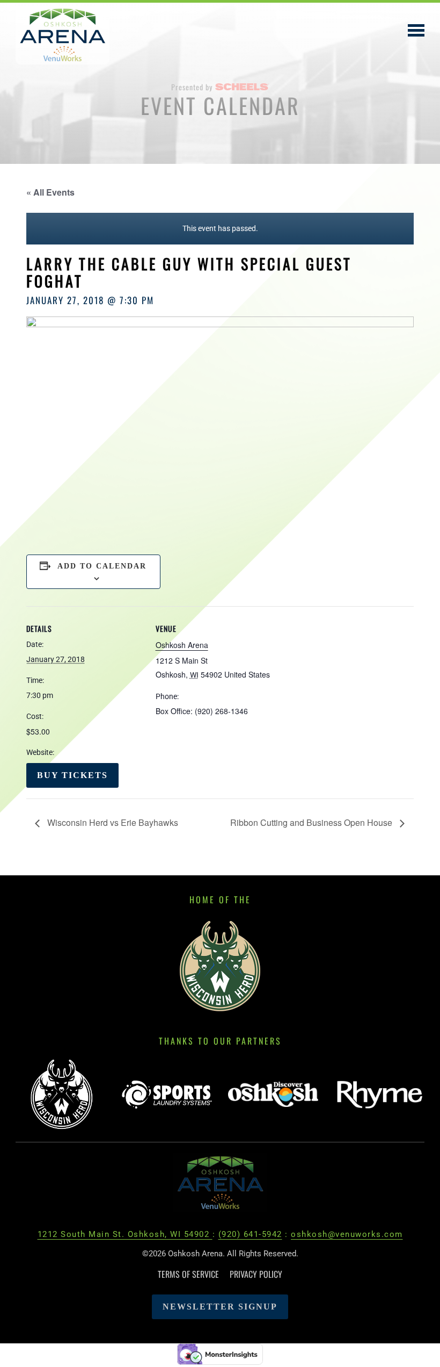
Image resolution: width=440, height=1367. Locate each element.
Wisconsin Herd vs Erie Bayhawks (111, 822)
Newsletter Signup (220, 1306)
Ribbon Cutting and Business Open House (312, 822)
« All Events (50, 192)
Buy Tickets (72, 775)
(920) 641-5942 (250, 1234)
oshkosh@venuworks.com (347, 1234)
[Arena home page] (220, 1182)
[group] (61, 1095)
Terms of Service (188, 1274)
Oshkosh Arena (182, 644)
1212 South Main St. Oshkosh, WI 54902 (125, 1234)
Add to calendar (101, 566)
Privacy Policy (256, 1274)
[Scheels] (242, 86)
